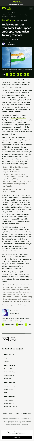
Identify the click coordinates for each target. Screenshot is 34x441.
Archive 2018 (10, 12)
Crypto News (8, 358)
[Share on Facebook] (18, 74)
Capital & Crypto (8, 20)
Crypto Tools (7, 378)
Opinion (6, 361)
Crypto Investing (9, 375)
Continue (17, 437)
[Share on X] (7, 74)
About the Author (15, 311)
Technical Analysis (9, 372)
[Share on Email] (25, 74)
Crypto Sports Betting (10, 406)
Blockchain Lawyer (18, 117)
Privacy (17, 413)
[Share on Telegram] (21, 74)
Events (6, 392)
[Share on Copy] (28, 74)
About (5, 413)
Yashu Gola (12, 44)
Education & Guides (10, 386)
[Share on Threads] (11, 74)
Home (3, 12)
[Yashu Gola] (5, 312)
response (8, 90)
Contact (11, 413)
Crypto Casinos (8, 400)
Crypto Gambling (9, 403)
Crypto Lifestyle (8, 389)
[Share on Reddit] (14, 74)
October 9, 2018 (9, 192)
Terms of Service (26, 413)
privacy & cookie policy (18, 434)
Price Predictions (9, 369)
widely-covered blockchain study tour (15, 200)
